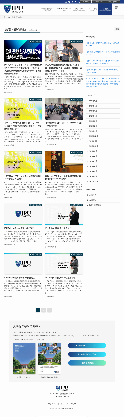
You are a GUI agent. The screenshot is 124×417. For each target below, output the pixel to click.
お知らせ (92, 195)
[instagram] (69, 1)
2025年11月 (93, 141)
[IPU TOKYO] (13, 9)
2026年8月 (93, 101)
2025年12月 (93, 136)
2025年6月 (93, 166)
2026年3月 (93, 121)
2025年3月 (93, 176)
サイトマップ (71, 404)
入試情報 (92, 200)
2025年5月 (93, 171)
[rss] (78, 1)
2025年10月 (93, 146)
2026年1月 (93, 131)
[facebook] (63, 1)
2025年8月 (93, 156)
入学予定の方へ (113, 2)
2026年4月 (93, 116)
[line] (72, 1)
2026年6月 (93, 111)
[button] (116, 7)
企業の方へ (87, 2)
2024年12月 (93, 181)
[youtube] (75, 1)
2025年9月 (93, 151)
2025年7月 (93, 161)
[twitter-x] (66, 1)
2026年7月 (93, 106)
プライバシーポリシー (56, 404)
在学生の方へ (99, 2)
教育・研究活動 (95, 205)
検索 (117, 29)
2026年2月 (93, 126)
